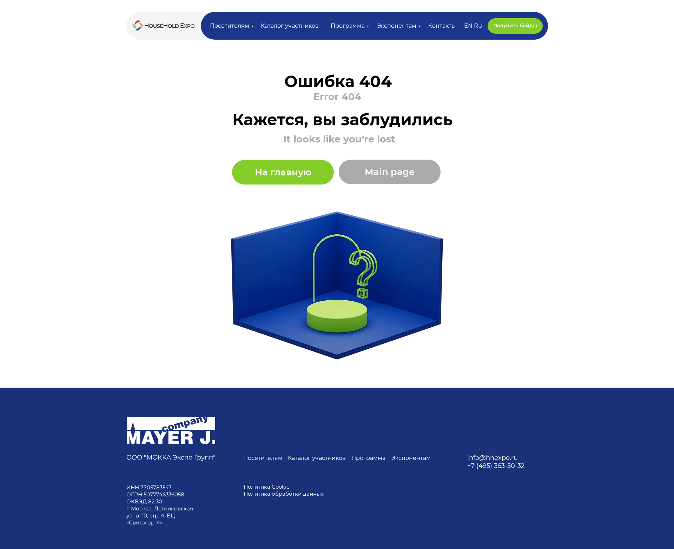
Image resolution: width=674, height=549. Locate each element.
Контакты (442, 25)
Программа (348, 25)
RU (478, 25)
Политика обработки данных (284, 493)
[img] (170, 430)
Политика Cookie (267, 486)
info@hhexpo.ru (492, 458)
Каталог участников (290, 25)
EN (468, 25)
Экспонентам (396, 25)
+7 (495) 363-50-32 (495, 466)
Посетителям (229, 25)
